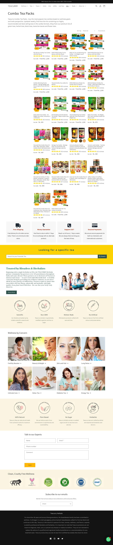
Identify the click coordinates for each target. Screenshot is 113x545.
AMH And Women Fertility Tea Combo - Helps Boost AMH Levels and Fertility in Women (96, 84)
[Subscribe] (70, 504)
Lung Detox (85, 363)
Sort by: (79, 31)
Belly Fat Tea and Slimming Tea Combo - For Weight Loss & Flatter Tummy (78, 54)
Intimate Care (13, 393)
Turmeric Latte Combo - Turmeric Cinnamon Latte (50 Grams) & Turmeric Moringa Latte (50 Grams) (96, 147)
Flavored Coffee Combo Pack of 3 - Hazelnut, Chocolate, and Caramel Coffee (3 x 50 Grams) (60, 178)
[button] (24, 6)
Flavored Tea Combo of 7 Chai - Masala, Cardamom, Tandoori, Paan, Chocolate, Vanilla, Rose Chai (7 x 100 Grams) (42, 179)
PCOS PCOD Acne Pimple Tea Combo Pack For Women (77, 83)
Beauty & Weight (38, 363)
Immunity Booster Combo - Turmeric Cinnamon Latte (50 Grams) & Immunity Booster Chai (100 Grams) (78, 147)
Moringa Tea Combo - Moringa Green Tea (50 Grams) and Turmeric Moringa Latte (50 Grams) (59, 147)
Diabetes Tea (61, 393)
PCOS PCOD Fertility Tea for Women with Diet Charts (59, 53)
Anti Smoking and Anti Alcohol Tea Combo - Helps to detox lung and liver (60, 116)
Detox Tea (35, 393)
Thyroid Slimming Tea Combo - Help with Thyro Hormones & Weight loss (78, 116)
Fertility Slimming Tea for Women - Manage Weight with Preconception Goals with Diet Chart (41, 85)
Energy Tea (85, 393)
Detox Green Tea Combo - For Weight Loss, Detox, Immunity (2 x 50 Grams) (42, 116)
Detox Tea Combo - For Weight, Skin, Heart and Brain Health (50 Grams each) (96, 116)
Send (29, 465)
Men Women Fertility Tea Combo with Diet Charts (42, 53)
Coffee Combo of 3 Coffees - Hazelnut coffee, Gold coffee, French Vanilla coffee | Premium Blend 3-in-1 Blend (96, 179)
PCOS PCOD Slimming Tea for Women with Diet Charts (95, 53)
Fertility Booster (13, 363)
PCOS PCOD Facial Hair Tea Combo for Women (59, 209)
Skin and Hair (61, 363)
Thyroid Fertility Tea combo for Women (60, 83)
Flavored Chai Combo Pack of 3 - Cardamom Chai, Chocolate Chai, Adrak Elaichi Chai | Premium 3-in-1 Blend (42, 211)
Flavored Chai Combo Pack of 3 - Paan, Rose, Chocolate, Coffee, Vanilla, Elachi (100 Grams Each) (42, 146)
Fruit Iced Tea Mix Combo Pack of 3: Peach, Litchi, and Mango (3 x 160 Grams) (78, 178)
